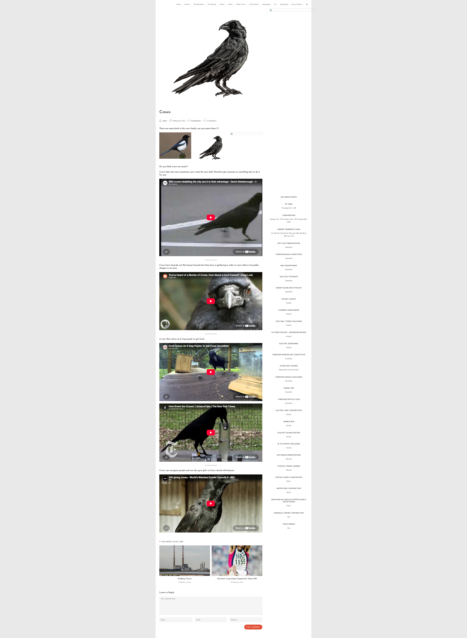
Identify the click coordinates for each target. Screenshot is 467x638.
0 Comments (211, 121)
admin (164, 121)
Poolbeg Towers (185, 579)
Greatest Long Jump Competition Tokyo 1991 (237, 579)
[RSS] (307, 4)
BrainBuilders (196, 121)
